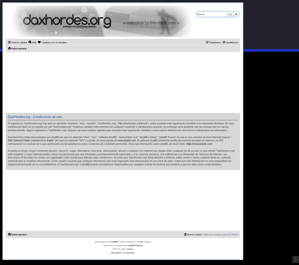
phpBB (114, 242)
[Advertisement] (123, 82)
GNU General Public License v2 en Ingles (31, 140)
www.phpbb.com (127, 140)
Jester (130, 249)
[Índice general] (99, 21)
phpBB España (135, 245)
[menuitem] (32, 42)
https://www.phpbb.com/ (199, 144)
